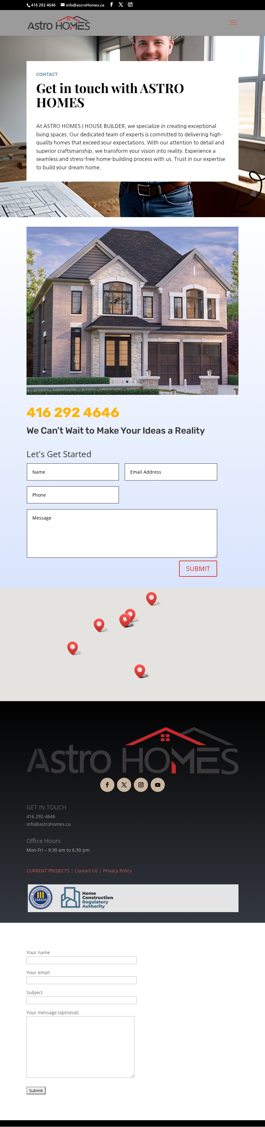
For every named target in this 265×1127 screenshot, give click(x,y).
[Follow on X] (124, 785)
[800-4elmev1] (132, 393)
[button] (153, 598)
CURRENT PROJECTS (47, 871)
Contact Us (86, 871)
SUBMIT (198, 568)
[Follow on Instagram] (141, 785)
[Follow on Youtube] (158, 785)
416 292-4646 (40, 816)
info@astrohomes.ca (48, 824)
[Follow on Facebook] (107, 785)
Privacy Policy (117, 871)
